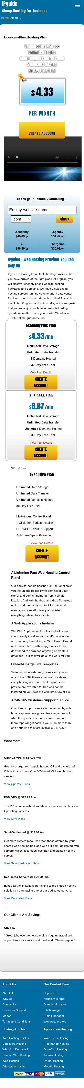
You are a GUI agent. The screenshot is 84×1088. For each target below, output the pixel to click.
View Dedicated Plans (18, 898)
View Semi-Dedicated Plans (22, 863)
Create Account (42, 133)
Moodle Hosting (54, 1066)
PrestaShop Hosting (56, 1043)
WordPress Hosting (56, 1038)
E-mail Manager (54, 1015)
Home (5, 17)
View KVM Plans (14, 818)
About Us (8, 993)
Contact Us (9, 1004)
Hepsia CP (50, 993)
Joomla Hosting (54, 1055)
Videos (6, 1015)
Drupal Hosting (53, 1060)
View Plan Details (41, 372)
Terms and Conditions (16, 1021)
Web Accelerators (55, 1021)
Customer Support (14, 1010)
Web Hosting (10, 1060)
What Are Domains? (15, 1049)
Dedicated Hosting (14, 1043)
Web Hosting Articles (15, 1038)
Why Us (7, 998)
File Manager (52, 1010)
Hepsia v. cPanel (54, 998)
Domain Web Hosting (16, 1055)
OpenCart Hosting (55, 1049)
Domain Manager (55, 1004)
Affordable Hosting (14, 1066)
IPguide (10, 4)
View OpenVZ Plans (17, 784)
